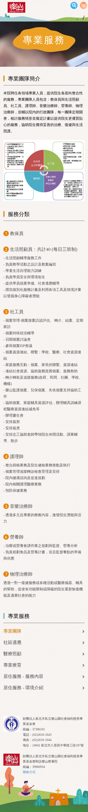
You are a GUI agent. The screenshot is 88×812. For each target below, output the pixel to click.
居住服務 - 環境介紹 (23, 687)
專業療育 (12, 664)
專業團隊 (12, 631)
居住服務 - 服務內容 (23, 676)
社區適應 (12, 642)
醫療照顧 (12, 653)
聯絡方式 (29, 772)
